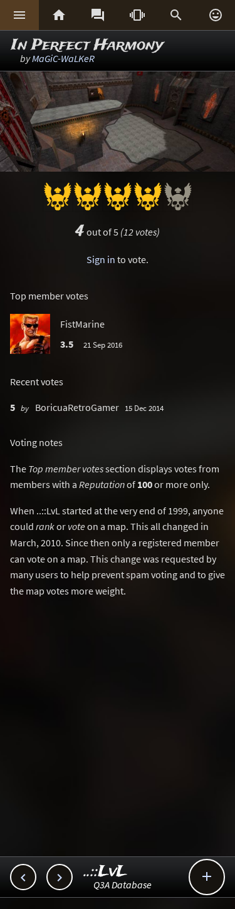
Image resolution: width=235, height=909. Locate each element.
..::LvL (106, 872)
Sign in (100, 259)
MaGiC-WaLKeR (63, 58)
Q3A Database (122, 884)
